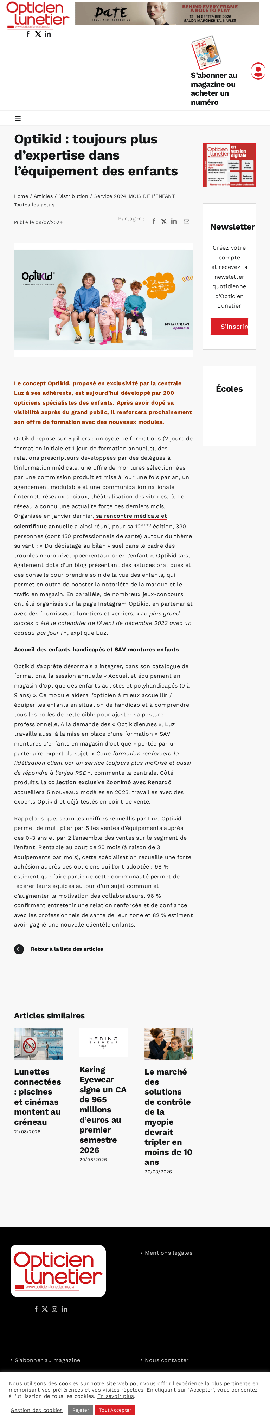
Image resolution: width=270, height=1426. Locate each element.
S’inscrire (235, 326)
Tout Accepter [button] (115, 1410)
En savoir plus (115, 1396)
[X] (164, 221)
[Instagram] (53, 1309)
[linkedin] (48, 34)
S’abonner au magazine (47, 1360)
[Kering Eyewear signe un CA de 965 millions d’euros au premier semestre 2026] (103, 1031)
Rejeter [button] (80, 1410)
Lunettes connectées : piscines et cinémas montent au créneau (37, 1097)
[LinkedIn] (174, 221)
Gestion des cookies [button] (37, 1410)
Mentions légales (168, 1253)
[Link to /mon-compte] (258, 71)
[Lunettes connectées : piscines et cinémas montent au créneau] (38, 1031)
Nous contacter (167, 1360)
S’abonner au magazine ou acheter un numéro (214, 89)
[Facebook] (154, 221)
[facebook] (28, 34)
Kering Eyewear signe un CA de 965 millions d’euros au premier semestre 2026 (102, 1110)
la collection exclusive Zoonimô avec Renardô (106, 782)
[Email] (186, 221)
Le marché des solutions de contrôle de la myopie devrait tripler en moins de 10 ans (168, 1117)
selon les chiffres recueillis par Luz (108, 818)
